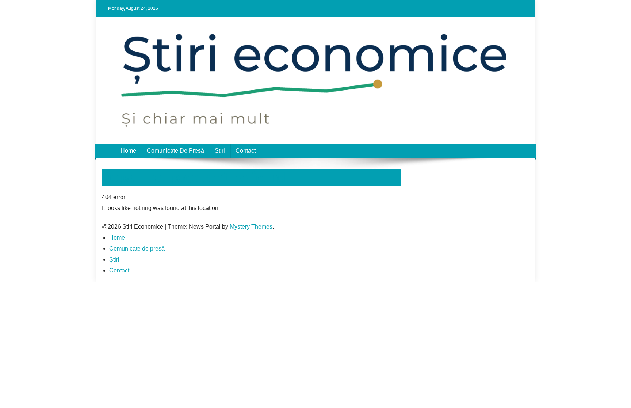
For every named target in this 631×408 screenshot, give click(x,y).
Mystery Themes (251, 227)
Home (128, 151)
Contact (246, 151)
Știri (220, 151)
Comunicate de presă (175, 151)
